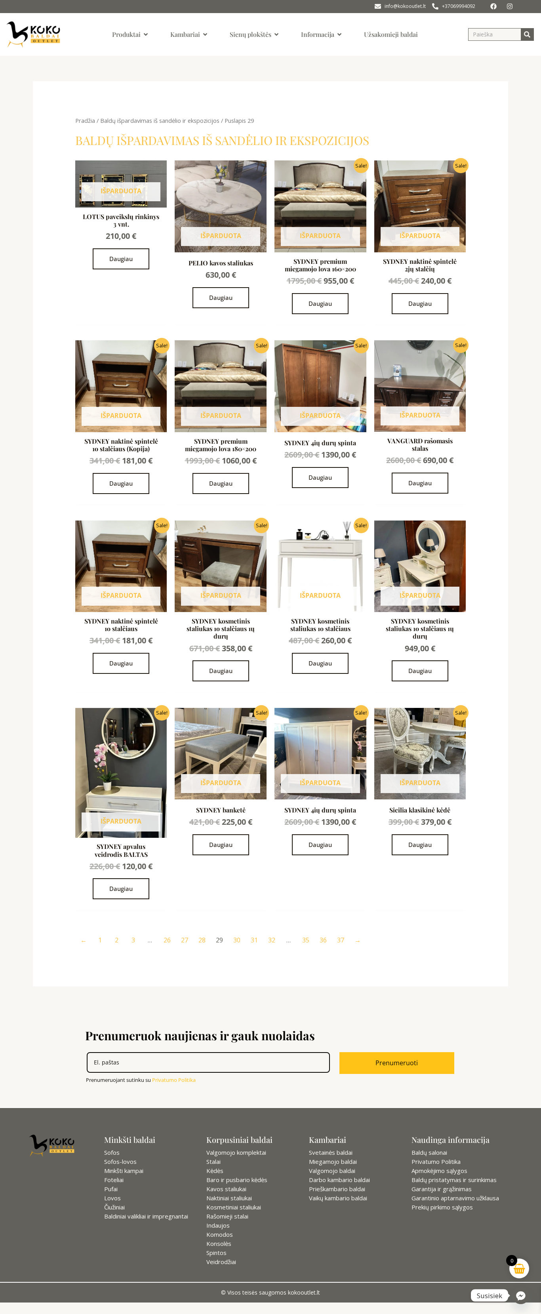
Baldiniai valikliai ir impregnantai (146, 1216)
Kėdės (214, 1171)
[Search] (527, 34)
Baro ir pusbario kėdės (236, 1180)
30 (236, 940)
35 (305, 940)
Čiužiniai (114, 1207)
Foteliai (114, 1180)
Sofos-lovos (120, 1161)
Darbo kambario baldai (339, 1180)
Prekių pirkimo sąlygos (442, 1207)
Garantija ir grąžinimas (441, 1189)
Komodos (219, 1234)
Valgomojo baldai (332, 1171)
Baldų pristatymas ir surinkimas (454, 1180)
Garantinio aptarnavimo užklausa (455, 1198)
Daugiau (121, 259)
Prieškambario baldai (337, 1189)
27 (184, 940)
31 (254, 940)
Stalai (213, 1161)
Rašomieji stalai (227, 1216)
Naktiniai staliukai (229, 1198)
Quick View (121, 200)
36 (323, 940)
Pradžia (85, 120)
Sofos (112, 1152)
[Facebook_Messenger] (521, 1295)
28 (202, 940)
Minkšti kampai (123, 1171)
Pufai (111, 1189)
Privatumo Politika (174, 1079)
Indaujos (218, 1225)
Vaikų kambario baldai (338, 1198)
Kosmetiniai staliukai (233, 1207)
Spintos (216, 1253)
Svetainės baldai (330, 1152)
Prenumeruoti (396, 1062)
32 (271, 940)
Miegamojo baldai (333, 1161)
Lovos (112, 1198)
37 (340, 940)
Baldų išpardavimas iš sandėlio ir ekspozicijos (159, 120)
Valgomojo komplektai (236, 1152)
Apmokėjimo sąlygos (439, 1171)
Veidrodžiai (221, 1262)
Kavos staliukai (226, 1189)
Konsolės (218, 1243)
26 (167, 940)
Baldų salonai (429, 1152)
